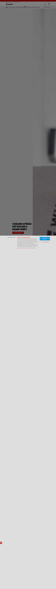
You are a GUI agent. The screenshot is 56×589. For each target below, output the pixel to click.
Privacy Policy (22, 248)
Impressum (29, 248)
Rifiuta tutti (45, 239)
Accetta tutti (45, 237)
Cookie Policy (25, 248)
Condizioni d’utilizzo (33, 248)
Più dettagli (18, 248)
